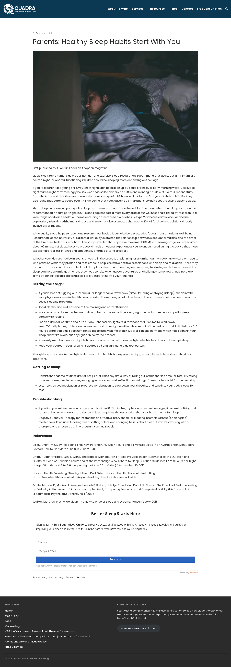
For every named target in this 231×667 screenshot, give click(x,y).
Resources (157, 8)
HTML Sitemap (14, 647)
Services (137, 8)
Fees (8, 621)
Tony (60, 577)
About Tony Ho (118, 8)
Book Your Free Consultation (138, 628)
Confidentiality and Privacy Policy (26, 641)
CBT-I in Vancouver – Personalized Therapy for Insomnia (40, 631)
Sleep (83, 577)
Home (9, 610)
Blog (174, 8)
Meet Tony (11, 616)
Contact (187, 8)
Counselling (12, 626)
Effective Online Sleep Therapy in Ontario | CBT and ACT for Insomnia (48, 636)
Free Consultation (209, 8)
